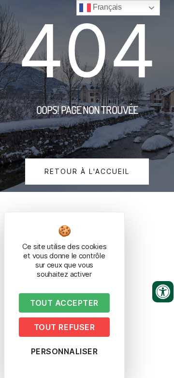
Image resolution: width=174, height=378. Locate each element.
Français (106, 7)
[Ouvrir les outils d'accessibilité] (163, 291)
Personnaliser (64, 351)
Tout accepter (64, 303)
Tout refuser (64, 327)
